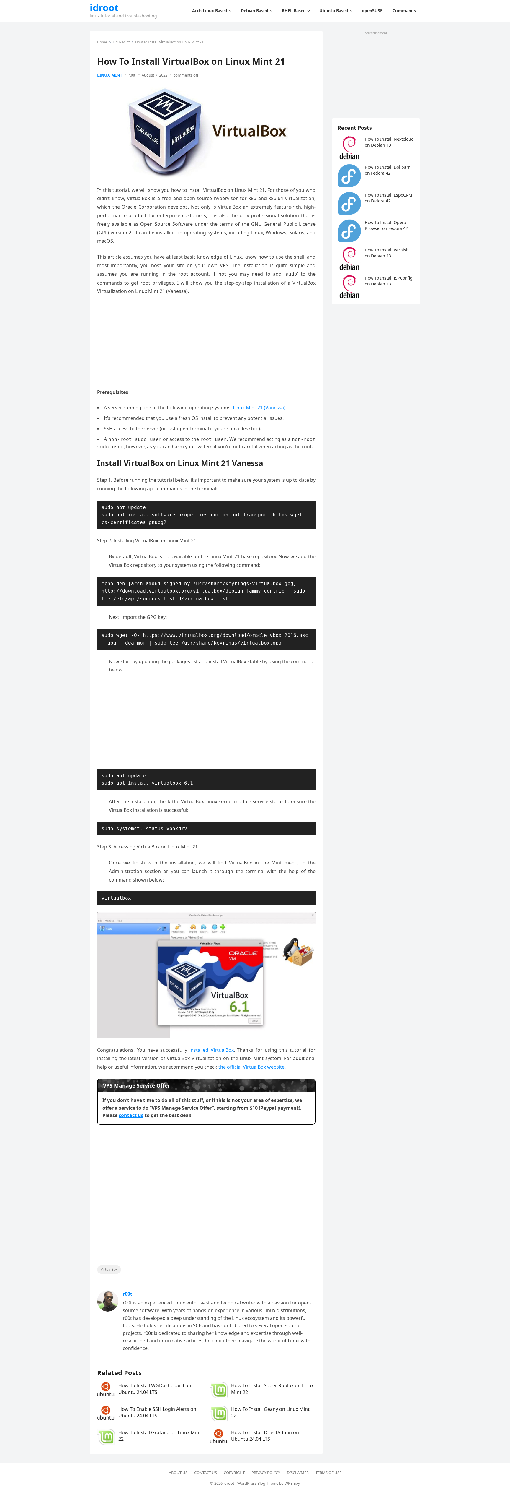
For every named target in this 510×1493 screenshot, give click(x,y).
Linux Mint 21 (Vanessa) (259, 407)
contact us (131, 1115)
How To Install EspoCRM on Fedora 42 (388, 198)
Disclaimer (298, 1472)
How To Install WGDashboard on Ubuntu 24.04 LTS (154, 1388)
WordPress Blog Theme (257, 1483)
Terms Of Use (328, 1472)
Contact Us (205, 1472)
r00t (131, 75)
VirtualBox (109, 1269)
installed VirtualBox (211, 1050)
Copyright (234, 1472)
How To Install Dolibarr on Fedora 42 (387, 170)
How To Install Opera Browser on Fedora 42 (386, 225)
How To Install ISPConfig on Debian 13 (389, 281)
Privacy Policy (265, 1472)
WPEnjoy (292, 1483)
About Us (178, 1472)
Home (102, 42)
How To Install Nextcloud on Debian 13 (389, 142)
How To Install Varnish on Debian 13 (387, 253)
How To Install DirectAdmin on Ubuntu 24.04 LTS (265, 1435)
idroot (104, 7)
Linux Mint (121, 42)
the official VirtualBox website (251, 1067)
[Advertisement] (206, 344)
